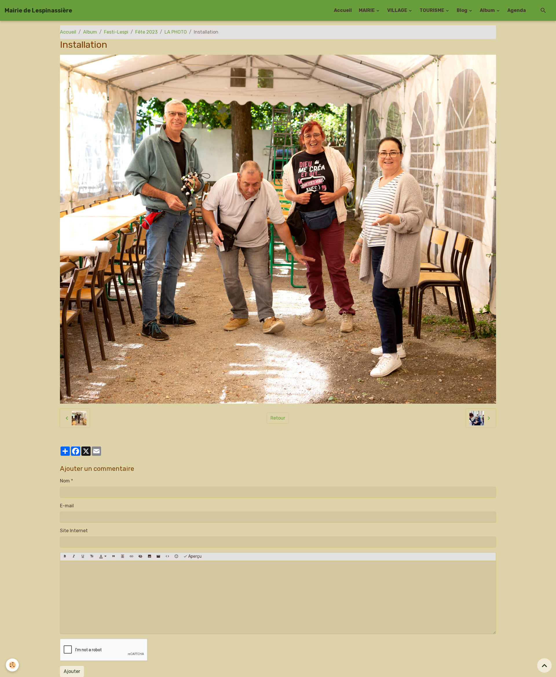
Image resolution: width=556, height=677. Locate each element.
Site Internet (74, 530)
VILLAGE (397, 10)
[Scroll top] (544, 665)
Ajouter (72, 671)
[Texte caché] (140, 556)
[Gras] (65, 556)
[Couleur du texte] (102, 556)
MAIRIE (367, 10)
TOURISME (432, 10)
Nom (65, 481)
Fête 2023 (146, 32)
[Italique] (73, 556)
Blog (462, 10)
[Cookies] (12, 664)
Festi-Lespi (116, 32)
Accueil (343, 10)
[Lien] (131, 556)
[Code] (167, 556)
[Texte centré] (122, 556)
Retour (277, 418)
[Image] (149, 556)
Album (488, 10)
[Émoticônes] (176, 556)
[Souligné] (82, 556)
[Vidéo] (158, 556)
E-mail (67, 505)
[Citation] (113, 556)
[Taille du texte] (91, 556)
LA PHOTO (175, 32)
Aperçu (194, 556)
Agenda (516, 10)
